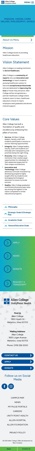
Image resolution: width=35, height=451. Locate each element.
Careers (17, 411)
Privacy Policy (18, 432)
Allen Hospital (17, 420)
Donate (8, 368)
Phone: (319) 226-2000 (17, 345)
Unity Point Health (17, 415)
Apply (7, 362)
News (17, 402)
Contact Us (11, 355)
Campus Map (17, 398)
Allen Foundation (17, 424)
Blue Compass (17, 443)
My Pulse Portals (17, 406)
